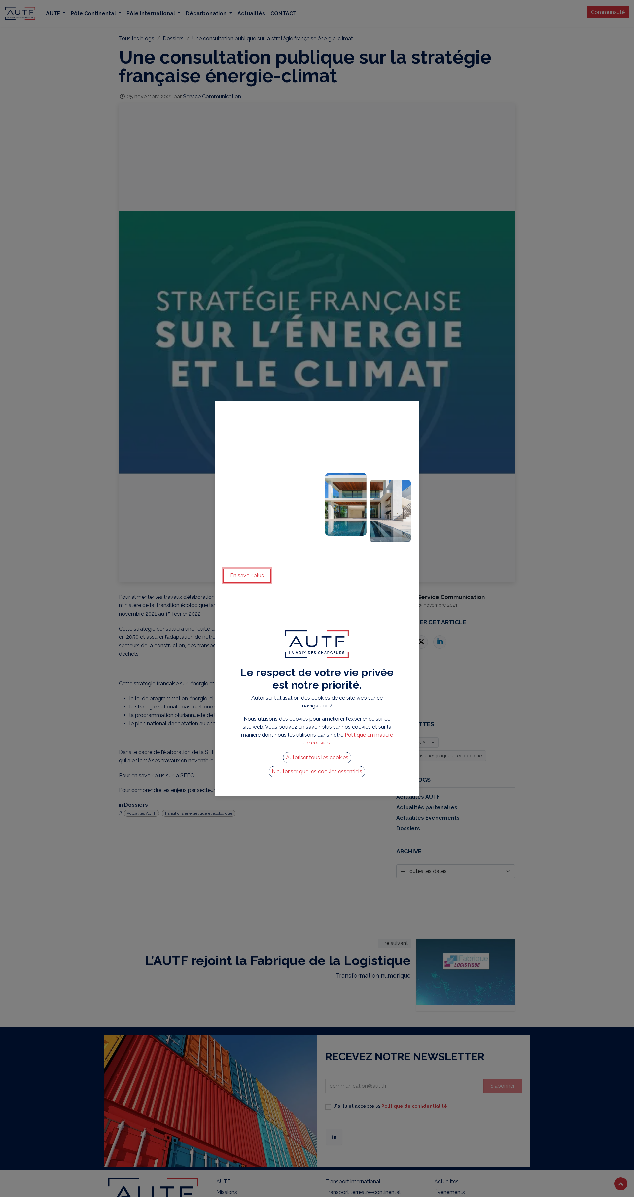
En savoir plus (247, 575)
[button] (317, 757)
